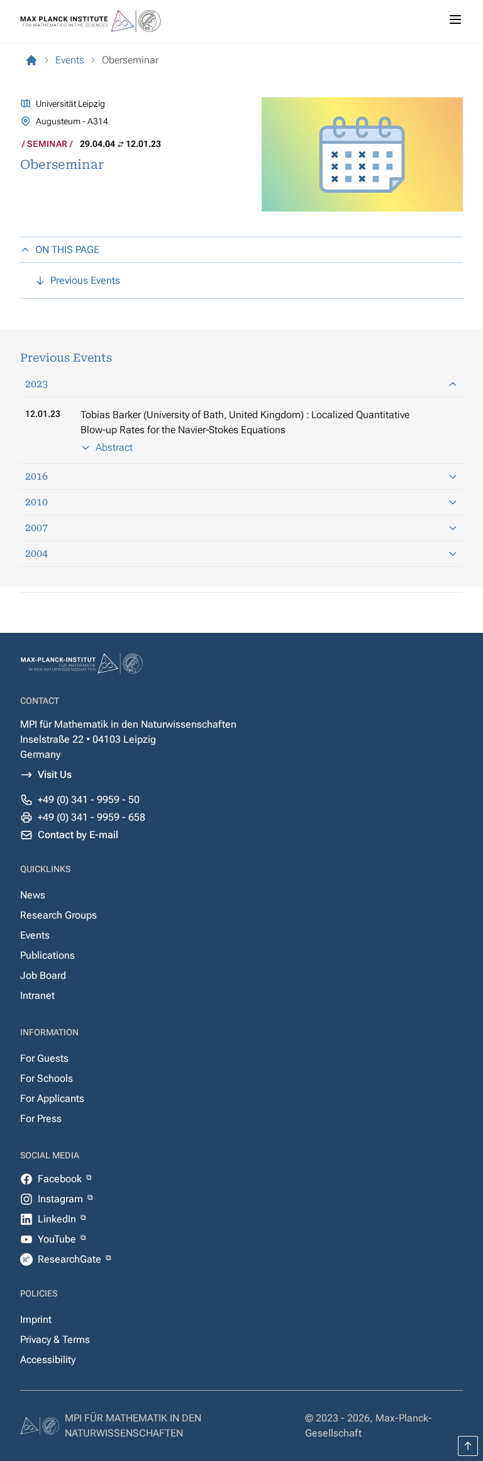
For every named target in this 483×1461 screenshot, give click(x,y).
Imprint (36, 1319)
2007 (36, 528)
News (32, 895)
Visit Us (55, 774)
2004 (36, 553)
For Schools (46, 1078)
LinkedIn (58, 1219)
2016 (36, 476)
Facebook (61, 1179)
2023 (36, 384)
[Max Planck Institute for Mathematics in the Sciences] (31, 60)
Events (35, 935)
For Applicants (52, 1098)
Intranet (37, 995)
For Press (41, 1118)
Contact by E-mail (78, 835)
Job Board (43, 975)
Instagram (62, 1199)
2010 (36, 502)
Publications (47, 955)
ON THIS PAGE (67, 250)
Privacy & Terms (55, 1339)
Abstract (114, 447)
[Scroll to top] (468, 1446)
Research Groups (58, 915)
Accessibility (47, 1360)
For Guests (44, 1058)
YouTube (58, 1239)
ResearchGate (71, 1259)
